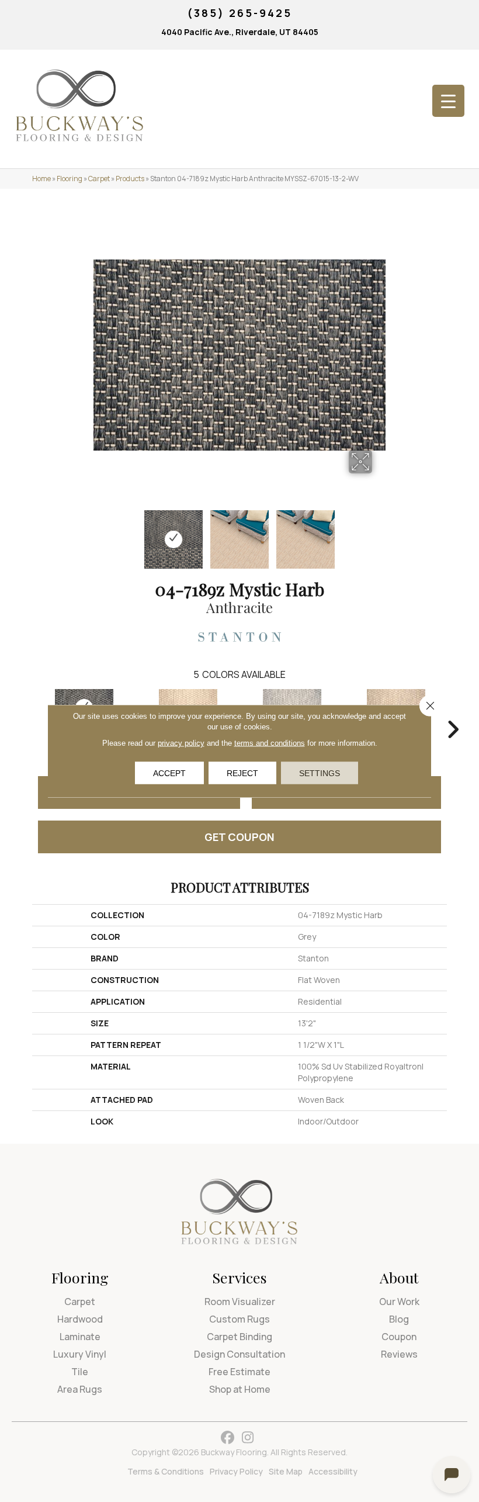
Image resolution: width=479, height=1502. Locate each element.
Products (130, 179)
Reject (242, 773)
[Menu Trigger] (448, 101)
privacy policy (181, 743)
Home (41, 179)
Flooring (69, 179)
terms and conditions (269, 743)
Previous (99, 533)
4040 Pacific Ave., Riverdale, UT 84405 (239, 31)
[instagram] (247, 1438)
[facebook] (227, 1438)
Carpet (99, 179)
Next (380, 533)
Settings (319, 773)
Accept (169, 773)
